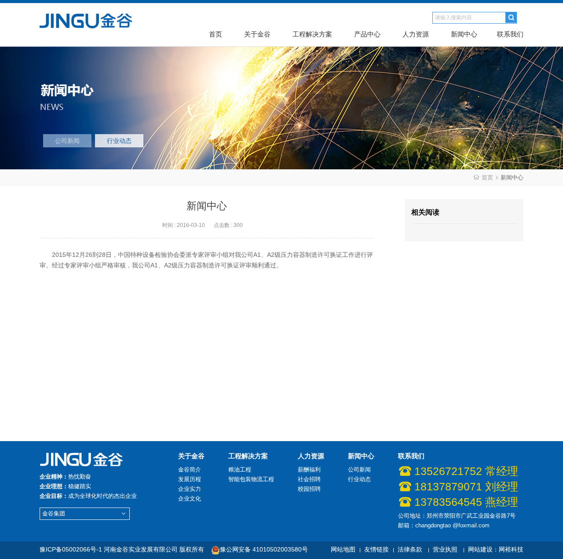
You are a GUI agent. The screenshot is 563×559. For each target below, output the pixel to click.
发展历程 (189, 479)
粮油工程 (239, 469)
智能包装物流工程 (251, 479)
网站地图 (343, 549)
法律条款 (410, 549)
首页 (215, 34)
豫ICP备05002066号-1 (71, 549)
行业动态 (119, 140)
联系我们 (510, 34)
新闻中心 (464, 34)
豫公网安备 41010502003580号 (264, 549)
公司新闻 (67, 140)
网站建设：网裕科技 (495, 549)
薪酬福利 (309, 469)
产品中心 (367, 34)
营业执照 (445, 549)
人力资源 (415, 34)
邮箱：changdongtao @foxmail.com (444, 525)
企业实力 (189, 489)
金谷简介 (189, 469)
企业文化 (189, 498)
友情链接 (376, 549)
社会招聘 (309, 479)
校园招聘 (309, 489)
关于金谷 (257, 34)
